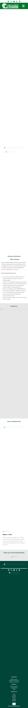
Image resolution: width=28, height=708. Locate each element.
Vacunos (14, 705)
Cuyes (14, 707)
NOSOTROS (14, 686)
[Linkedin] (19, 579)
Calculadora (14, 696)
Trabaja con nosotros (14, 691)
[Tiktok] (16, 579)
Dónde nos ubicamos (14, 689)
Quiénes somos (14, 688)
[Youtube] (14, 579)
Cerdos (14, 704)
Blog (14, 698)
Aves (14, 703)
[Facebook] (8, 579)
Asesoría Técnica (14, 695)
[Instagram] (11, 579)
